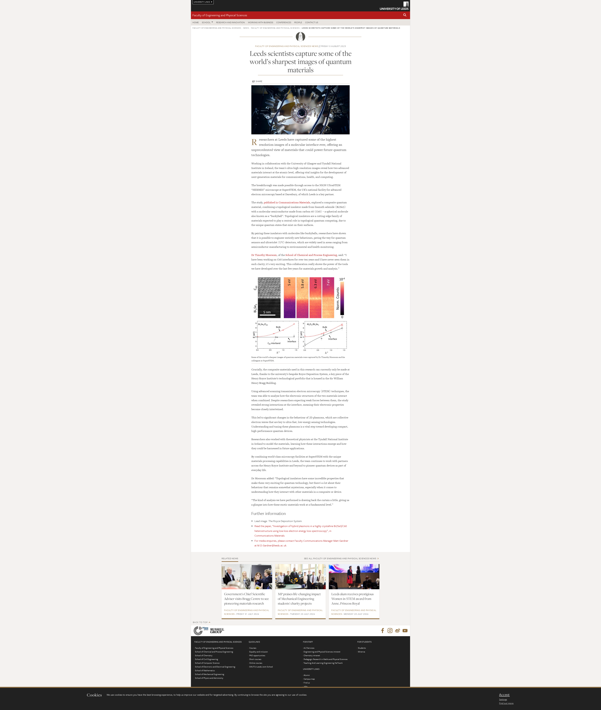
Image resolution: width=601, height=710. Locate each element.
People (298, 22)
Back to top (200, 622)
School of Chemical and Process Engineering (311, 255)
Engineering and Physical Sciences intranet (322, 651)
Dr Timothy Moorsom (264, 255)
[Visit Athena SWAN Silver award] (201, 630)
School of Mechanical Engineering (209, 674)
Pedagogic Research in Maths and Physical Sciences (325, 659)
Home (196, 22)
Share (259, 81)
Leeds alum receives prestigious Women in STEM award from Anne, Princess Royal (352, 599)
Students (362, 647)
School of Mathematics (205, 670)
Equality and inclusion (258, 651)
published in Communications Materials (287, 202)
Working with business (260, 22)
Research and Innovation (230, 22)
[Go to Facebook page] (382, 630)
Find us (307, 682)
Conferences (283, 22)
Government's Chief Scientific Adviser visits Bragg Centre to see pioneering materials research (246, 599)
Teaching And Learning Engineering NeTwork (323, 662)
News (246, 27)
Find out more (506, 703)
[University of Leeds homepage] (394, 6)
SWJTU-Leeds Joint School (261, 666)
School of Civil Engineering (206, 659)
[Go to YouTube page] (405, 630)
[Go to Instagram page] (390, 630)
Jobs (305, 686)
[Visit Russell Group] (218, 630)
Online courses (255, 662)
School (206, 22)
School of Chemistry (203, 655)
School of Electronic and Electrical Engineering (215, 666)
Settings (503, 699)
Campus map (309, 678)
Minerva (361, 651)
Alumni (307, 675)
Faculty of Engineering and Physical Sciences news (286, 46)
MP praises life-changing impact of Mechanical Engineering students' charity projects (299, 599)
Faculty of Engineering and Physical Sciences (220, 15)
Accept (504, 695)
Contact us (311, 22)
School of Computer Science (207, 662)
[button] (404, 15)
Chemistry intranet (312, 655)
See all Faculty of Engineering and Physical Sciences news (340, 558)
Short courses (255, 659)
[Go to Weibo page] (397, 630)
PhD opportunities (257, 655)
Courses (252, 647)
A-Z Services (309, 647)
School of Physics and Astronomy (209, 677)
